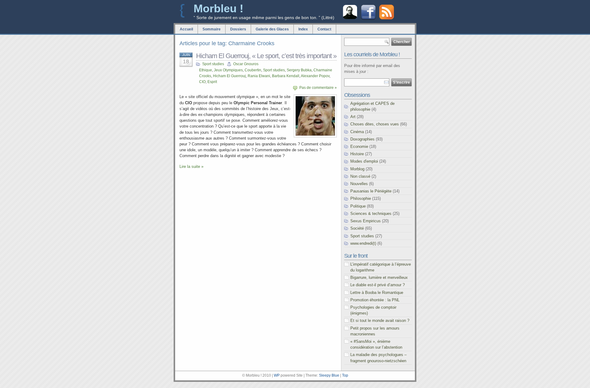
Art (353, 116)
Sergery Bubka (299, 70)
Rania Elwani (259, 76)
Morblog (357, 169)
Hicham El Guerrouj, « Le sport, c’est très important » (266, 56)
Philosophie (360, 198)
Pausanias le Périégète (370, 191)
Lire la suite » (191, 166)
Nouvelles (359, 183)
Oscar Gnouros (245, 64)
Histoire (357, 154)
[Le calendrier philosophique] (350, 18)
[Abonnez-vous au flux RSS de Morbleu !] (386, 18)
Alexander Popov (315, 76)
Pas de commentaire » (318, 87)
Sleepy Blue (329, 375)
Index (303, 29)
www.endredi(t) (363, 243)
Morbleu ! (218, 8)
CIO (202, 82)
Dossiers (238, 29)
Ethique (205, 70)
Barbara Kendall (285, 76)
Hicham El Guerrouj (229, 76)
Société (357, 228)
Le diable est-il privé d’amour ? (377, 285)
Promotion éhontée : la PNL (374, 300)
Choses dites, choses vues (374, 124)
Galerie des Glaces (272, 29)
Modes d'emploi (364, 161)
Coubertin (253, 70)
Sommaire (212, 29)
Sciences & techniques (370, 213)
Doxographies (362, 139)
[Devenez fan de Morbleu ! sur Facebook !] (368, 19)
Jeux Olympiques (228, 70)
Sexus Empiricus (365, 221)
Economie (359, 146)
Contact (324, 29)
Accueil (186, 29)
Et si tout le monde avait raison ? (379, 320)
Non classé (360, 176)
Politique (358, 206)
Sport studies (213, 64)
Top (345, 375)
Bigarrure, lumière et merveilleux (379, 277)
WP (277, 375)
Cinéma (357, 131)
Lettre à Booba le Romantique (376, 292)
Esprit (212, 82)
